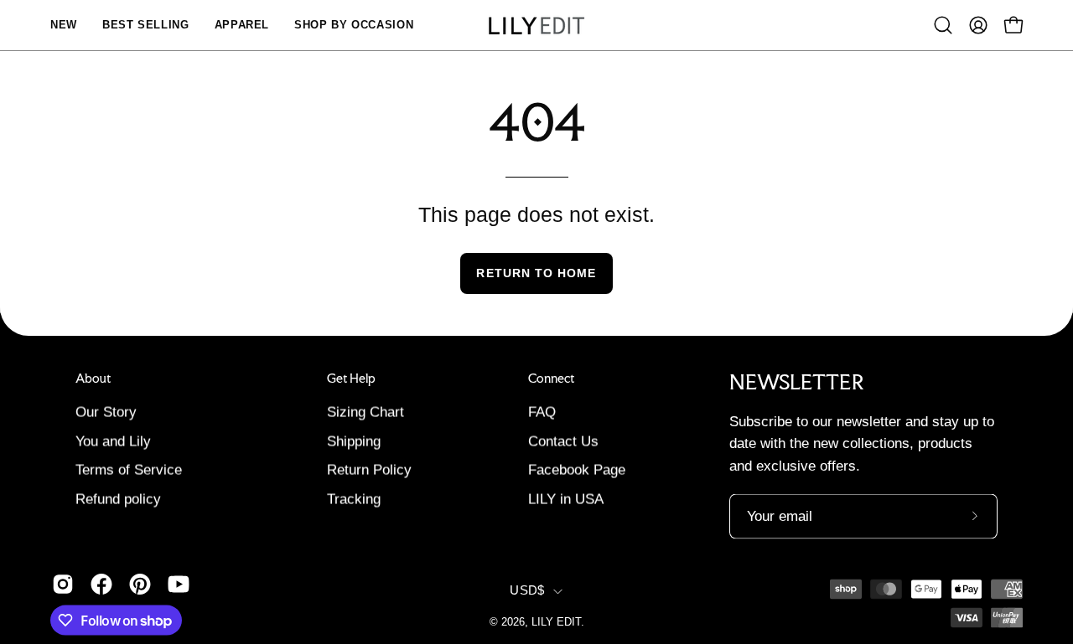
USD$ (527, 591)
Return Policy (369, 470)
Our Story (106, 412)
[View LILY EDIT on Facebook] (101, 584)
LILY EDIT (556, 622)
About (93, 377)
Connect (551, 377)
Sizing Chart (365, 412)
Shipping (354, 441)
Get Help (351, 377)
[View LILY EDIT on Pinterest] (140, 584)
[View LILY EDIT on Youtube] (178, 584)
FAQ (542, 412)
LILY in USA (566, 499)
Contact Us (563, 441)
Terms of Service (128, 470)
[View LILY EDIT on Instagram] (62, 584)
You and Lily (113, 441)
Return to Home (536, 273)
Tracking (354, 499)
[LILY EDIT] (536, 25)
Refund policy (118, 499)
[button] (943, 25)
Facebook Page (576, 470)
